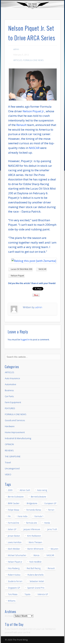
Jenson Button (14, 535)
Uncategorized (12, 468)
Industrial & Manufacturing (18, 438)
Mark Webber (14, 548)
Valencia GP (43, 594)
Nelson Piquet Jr (15, 561)
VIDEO (8, 474)
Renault (21, 125)
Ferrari (51, 509)
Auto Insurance (12, 378)
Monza (36, 555)
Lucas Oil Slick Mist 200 (21, 269)
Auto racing (42, 490)
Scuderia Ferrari (15, 581)
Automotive (10, 384)
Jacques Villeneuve (32, 529)
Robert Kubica (14, 574)
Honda (47, 522)
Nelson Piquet (17, 275)
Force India (22, 516)
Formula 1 (39, 516)
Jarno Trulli (52, 529)
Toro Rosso (12, 594)
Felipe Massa (13, 509)
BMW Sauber (14, 503)
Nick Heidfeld (35, 561)
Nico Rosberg (14, 568)
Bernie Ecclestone (16, 496)
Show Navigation (52, 29)
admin (16, 49)
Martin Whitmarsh (35, 548)
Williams (11, 600)
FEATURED (10, 408)
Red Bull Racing (33, 568)
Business (9, 390)
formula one (31, 522)
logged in (25, 339)
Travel (8, 462)
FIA (9, 516)
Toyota (27, 594)
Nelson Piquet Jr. (33, 111)
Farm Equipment (13, 402)
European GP (50, 503)
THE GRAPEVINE (12, 456)
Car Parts (9, 396)
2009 (10, 490)
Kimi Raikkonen (34, 535)
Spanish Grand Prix (35, 587)
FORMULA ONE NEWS (33, 60)
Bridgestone (32, 503)
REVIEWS (9, 450)
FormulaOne (13, 522)
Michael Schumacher (17, 555)
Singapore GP (14, 587)
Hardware (9, 426)
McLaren (54, 548)
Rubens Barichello (36, 574)
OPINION (9, 444)
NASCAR (34, 148)
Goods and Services (15, 420)
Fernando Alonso (33, 509)
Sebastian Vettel (37, 581)
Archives (9, 615)
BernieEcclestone (38, 496)
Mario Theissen (35, 542)
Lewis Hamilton (15, 542)
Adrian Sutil (25, 490)
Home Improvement (15, 432)
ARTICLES (17, 60)
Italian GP (12, 529)
